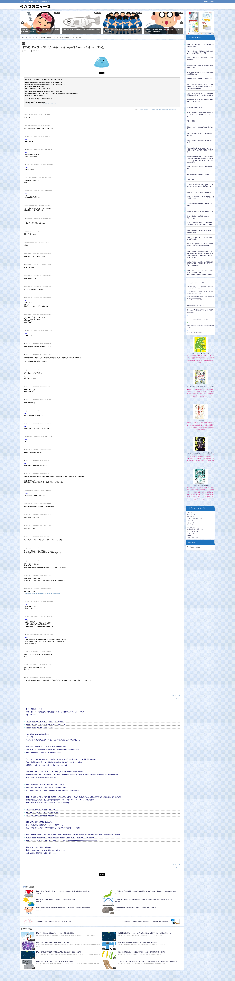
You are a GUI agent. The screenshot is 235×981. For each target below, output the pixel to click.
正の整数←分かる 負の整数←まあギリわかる (39, 727)
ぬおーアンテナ (191, 514)
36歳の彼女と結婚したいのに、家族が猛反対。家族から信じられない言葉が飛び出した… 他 (200, 287)
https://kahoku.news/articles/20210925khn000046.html (42, 104)
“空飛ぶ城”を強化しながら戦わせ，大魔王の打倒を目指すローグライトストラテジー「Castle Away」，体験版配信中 (60, 800)
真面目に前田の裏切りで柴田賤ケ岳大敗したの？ (40, 822)
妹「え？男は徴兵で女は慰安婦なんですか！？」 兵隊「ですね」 (45, 825)
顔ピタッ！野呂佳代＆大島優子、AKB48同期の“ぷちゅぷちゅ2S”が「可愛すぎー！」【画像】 (53, 828)
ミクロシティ (190, 521)
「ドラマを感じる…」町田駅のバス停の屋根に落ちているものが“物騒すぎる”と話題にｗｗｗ (53, 749)
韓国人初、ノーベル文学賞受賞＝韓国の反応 (38, 847)
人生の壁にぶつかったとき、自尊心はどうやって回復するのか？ (44, 721)
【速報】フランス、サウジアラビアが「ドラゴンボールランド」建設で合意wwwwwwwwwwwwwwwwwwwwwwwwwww (61, 802)
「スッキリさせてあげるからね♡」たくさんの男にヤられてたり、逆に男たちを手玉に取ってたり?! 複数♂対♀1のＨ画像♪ (61, 759)
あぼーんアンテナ (192, 527)
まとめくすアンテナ (192, 533)
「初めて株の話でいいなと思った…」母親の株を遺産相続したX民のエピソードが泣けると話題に (54, 762)
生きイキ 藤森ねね (31, 714)
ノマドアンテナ (191, 516)
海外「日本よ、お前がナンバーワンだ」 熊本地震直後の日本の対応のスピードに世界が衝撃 (52, 790)
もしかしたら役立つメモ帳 (194, 518)
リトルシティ (190, 525)
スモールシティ (191, 523)
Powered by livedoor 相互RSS (194, 299)
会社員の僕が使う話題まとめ (195, 529)
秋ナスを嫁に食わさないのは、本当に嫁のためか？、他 (42, 812)
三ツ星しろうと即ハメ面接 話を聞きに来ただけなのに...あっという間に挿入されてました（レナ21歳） (55, 712)
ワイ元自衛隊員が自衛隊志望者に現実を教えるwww (41, 853)
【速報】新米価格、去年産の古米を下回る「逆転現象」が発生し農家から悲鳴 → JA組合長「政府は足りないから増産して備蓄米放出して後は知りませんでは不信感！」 (74, 797)
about (206, 1)
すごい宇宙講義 (200, 420)
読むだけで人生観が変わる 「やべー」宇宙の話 (200, 453)
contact (212, 1)
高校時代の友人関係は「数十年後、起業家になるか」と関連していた (45, 724)
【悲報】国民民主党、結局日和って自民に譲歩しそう (41, 777)
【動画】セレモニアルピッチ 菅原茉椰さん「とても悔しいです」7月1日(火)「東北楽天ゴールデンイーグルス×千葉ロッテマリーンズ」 (200, 311)
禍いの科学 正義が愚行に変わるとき (200, 485)
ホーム (178, 698)
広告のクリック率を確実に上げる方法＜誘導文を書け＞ (42, 809)
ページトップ (176, 695)
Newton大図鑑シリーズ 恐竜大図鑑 (200, 353)
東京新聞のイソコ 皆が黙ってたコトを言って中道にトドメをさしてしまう (47, 765)
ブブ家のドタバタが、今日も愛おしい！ (196, 305)
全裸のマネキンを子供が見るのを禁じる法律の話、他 (41, 815)
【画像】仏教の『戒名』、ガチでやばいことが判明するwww (43, 752)
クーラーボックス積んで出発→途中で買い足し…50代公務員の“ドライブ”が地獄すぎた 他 (200, 292)
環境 (23, 43)
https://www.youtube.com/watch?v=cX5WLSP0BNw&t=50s (42, 593)
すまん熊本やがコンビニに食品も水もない (38, 734)
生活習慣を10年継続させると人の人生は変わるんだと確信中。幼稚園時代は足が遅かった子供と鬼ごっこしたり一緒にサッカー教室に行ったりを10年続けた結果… (73, 774)
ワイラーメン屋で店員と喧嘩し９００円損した (197, 319)
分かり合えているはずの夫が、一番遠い (196, 282)
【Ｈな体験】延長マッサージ (34, 709)
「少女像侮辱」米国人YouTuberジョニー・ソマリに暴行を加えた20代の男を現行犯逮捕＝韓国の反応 (55, 771)
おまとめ (189, 512)
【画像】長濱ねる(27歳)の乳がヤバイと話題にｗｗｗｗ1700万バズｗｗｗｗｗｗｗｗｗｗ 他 (200, 297)
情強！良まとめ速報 (192, 531)
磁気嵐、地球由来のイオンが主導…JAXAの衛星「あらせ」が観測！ (45, 784)
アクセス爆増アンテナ (193, 537)
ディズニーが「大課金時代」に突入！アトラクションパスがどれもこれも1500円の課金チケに (53, 740)
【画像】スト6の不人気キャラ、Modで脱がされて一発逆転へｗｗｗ (45, 850)
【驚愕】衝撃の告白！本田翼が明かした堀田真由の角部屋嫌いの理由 (200, 326)
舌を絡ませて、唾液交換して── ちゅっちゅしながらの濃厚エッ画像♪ (46, 746)
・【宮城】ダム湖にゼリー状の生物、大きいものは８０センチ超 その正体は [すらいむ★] (159, 109)
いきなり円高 (29, 737)
